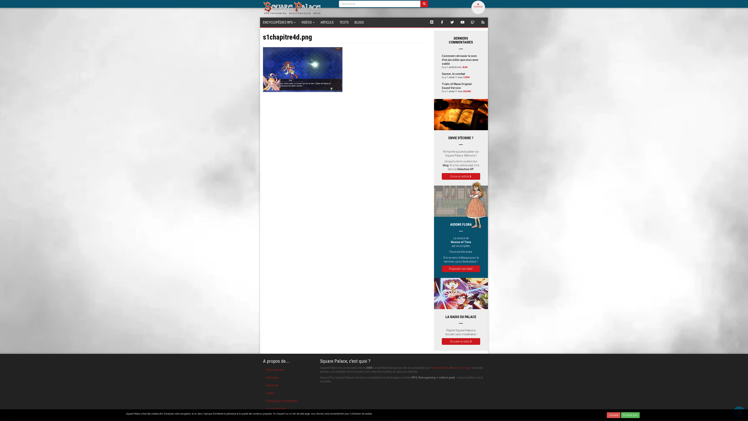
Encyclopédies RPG (278, 22)
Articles (327, 22)
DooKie (467, 91)
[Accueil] (298, 7)
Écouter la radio (460, 341)
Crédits (270, 393)
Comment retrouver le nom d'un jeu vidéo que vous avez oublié (460, 59)
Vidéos (307, 22)
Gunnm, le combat (453, 73)
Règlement (272, 385)
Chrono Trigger (462, 367)
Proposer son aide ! (461, 268)
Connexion (478, 7)
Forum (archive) (276, 408)
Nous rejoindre (275, 369)
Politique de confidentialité (281, 400)
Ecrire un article (460, 176)
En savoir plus (630, 415)
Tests (344, 22)
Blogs (359, 22)
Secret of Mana (440, 367)
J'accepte (613, 415)
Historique (272, 377)
